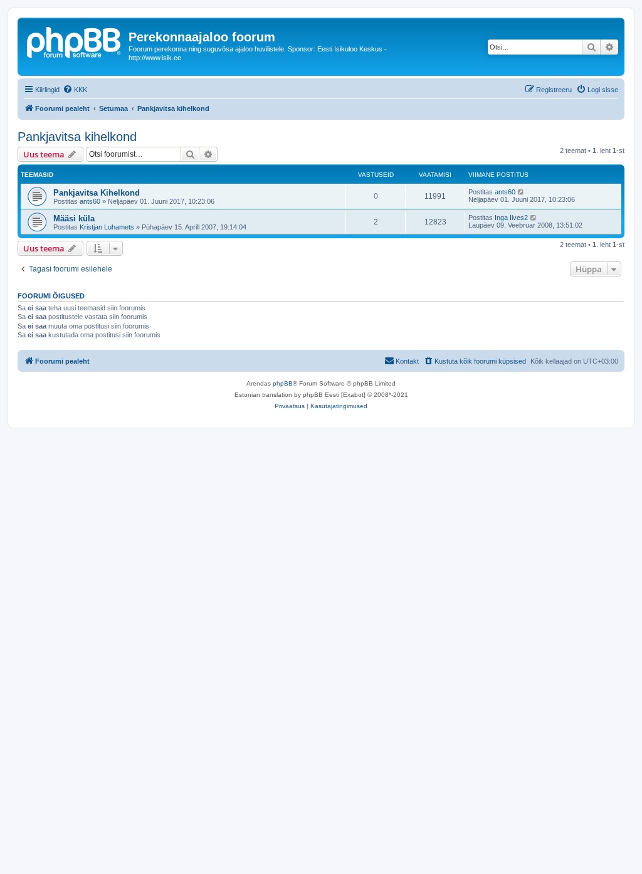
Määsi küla (74, 218)
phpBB (283, 383)
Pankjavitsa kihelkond (77, 137)
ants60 (90, 201)
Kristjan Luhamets (107, 227)
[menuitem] (75, 89)
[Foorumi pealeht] (75, 41)
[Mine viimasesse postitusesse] (521, 192)
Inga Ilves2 (511, 217)
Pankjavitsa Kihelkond (96, 192)
